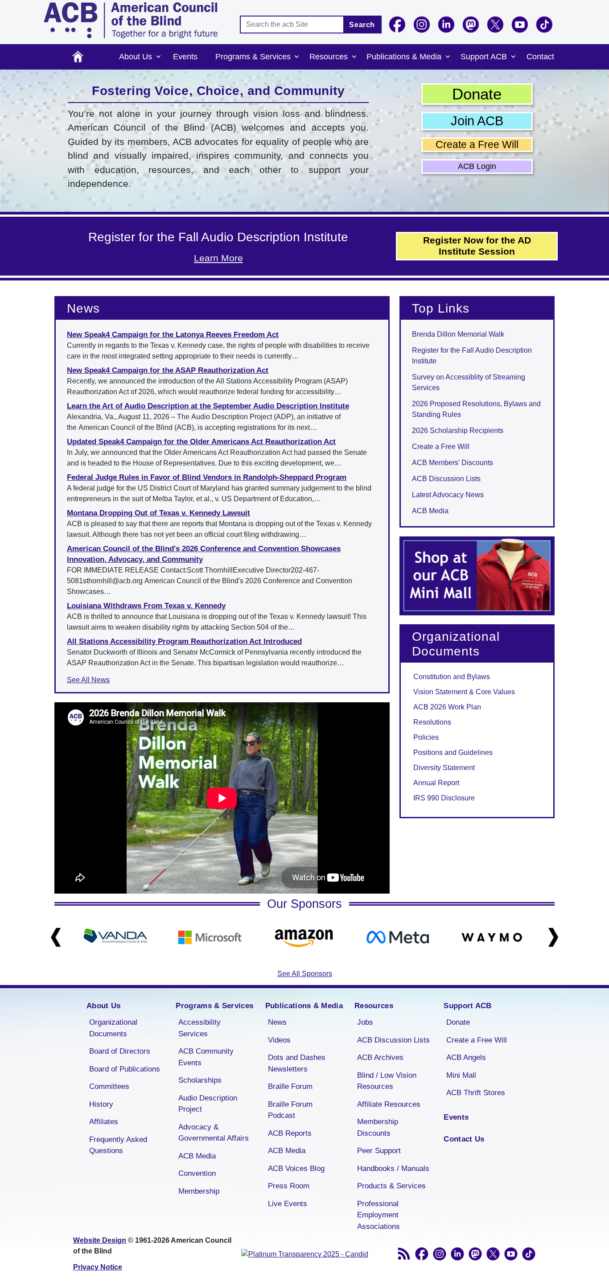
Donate (477, 94)
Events (185, 56)
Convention (197, 1173)
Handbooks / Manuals (393, 1168)
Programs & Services (253, 56)
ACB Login (477, 166)
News (277, 1022)
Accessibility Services (199, 1028)
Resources (328, 56)
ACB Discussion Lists (446, 478)
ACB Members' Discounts (452, 462)
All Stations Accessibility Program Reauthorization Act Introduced (184, 641)
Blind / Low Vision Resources (386, 1081)
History (101, 1104)
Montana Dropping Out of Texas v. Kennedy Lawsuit (158, 513)
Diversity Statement (444, 767)
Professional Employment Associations (378, 1215)
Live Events (287, 1203)
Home (77, 57)
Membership (198, 1191)
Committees (109, 1086)
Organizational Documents (113, 1028)
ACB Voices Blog (296, 1168)
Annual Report (436, 783)
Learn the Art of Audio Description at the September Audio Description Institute (208, 406)
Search (362, 25)
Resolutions (432, 722)
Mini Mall (461, 1075)
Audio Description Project (207, 1104)
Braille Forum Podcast (290, 1110)
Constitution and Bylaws (451, 676)
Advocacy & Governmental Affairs (213, 1133)
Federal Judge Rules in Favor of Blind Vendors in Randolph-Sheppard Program (206, 477)
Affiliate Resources (388, 1104)
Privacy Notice (97, 1267)
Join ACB (477, 121)
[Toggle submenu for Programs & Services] (297, 57)
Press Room (288, 1186)
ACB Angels (466, 1057)
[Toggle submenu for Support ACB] (513, 57)
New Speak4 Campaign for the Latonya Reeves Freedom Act (173, 334)
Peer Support (379, 1150)
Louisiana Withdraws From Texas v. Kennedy (146, 606)
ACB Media (430, 511)
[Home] (131, 20)
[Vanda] (116, 937)
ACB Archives (380, 1057)
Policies (426, 737)
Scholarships (200, 1080)
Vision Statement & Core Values (464, 692)
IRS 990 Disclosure (444, 798)
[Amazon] (304, 937)
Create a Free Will (477, 144)
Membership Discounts (377, 1127)
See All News (88, 680)
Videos (279, 1040)
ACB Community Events (206, 1057)
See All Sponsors (304, 973)
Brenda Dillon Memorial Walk (458, 334)
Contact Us (464, 1139)
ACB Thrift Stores (475, 1092)
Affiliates (103, 1121)
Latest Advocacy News (448, 495)
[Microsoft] (210, 937)
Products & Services (391, 1186)
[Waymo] (492, 937)
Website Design (99, 1240)
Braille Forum (290, 1086)
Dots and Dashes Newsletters (296, 1063)
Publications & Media (403, 56)
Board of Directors (119, 1051)
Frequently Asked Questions (118, 1145)
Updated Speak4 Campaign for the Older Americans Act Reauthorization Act (201, 441)
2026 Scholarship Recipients (457, 430)
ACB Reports (290, 1133)
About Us (135, 56)
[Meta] (398, 937)
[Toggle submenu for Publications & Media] (448, 57)
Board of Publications (124, 1069)
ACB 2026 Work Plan (447, 707)
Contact (540, 56)
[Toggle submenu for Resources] (354, 57)
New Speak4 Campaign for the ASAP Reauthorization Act (167, 370)
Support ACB (484, 56)
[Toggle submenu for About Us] (158, 57)
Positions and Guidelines (453, 752)
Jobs (365, 1022)
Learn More (218, 258)
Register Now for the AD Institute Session (477, 245)
